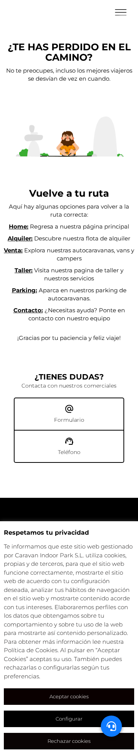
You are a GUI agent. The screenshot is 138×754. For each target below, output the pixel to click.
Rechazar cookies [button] (69, 741)
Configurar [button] (69, 719)
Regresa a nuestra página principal (69, 226)
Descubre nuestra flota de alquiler (69, 238)
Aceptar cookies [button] (69, 696)
